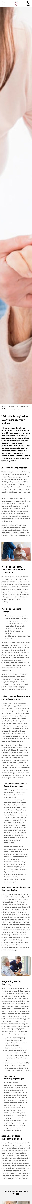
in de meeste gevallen (13, 1170)
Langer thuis (25, 406)
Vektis (13, 1001)
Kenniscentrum (13, 406)
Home (3, 406)
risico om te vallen (14, 851)
